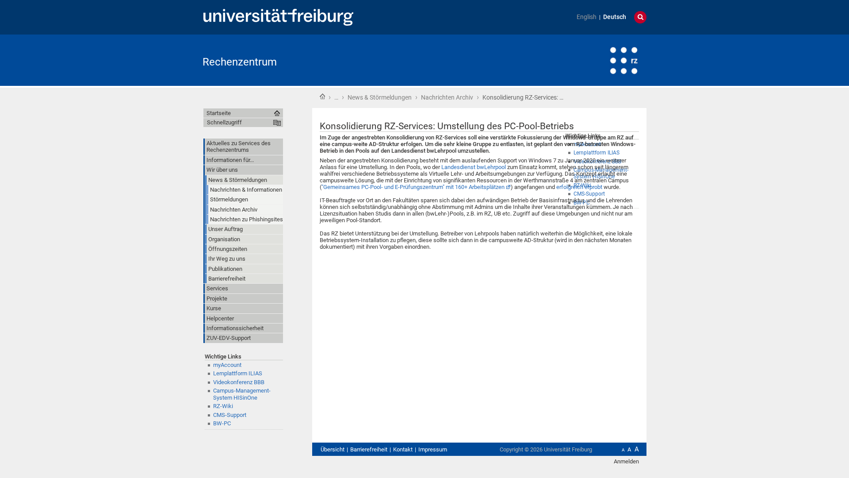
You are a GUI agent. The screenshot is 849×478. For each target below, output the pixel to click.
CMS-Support (229, 415)
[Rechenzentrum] (603, 59)
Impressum (432, 449)
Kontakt (403, 449)
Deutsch (614, 17)
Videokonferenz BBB (238, 382)
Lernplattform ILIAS (237, 373)
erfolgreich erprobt (579, 187)
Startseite (322, 96)
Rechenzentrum (240, 62)
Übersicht (332, 449)
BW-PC (222, 423)
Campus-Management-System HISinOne (242, 394)
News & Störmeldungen (380, 97)
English (587, 17)
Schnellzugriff (224, 122)
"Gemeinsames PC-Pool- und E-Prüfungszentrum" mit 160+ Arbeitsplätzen (413, 187)
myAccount (227, 365)
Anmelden (626, 461)
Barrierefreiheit (368, 449)
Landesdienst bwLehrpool (473, 167)
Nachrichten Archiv (447, 97)
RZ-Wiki (223, 406)
